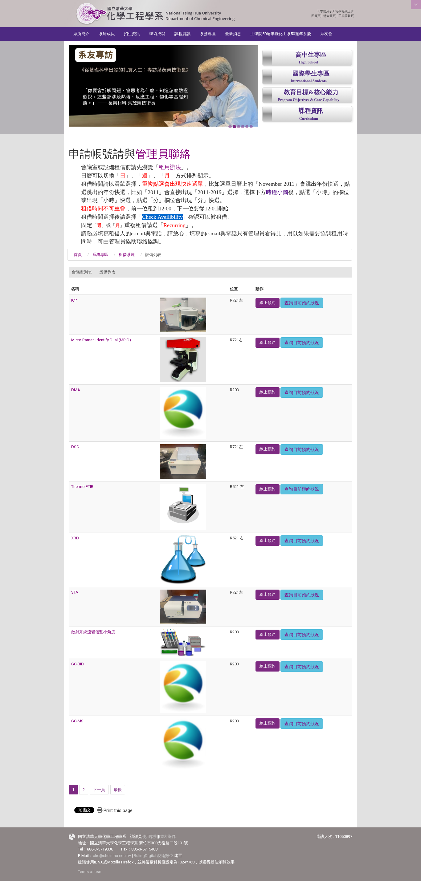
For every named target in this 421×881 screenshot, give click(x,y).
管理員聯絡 (163, 154)
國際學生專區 (310, 73)
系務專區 (208, 33)
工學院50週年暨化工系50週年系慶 (280, 33)
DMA (75, 390)
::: (350, 11)
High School (308, 62)
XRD (75, 538)
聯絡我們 (167, 836)
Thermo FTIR (82, 486)
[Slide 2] (234, 126)
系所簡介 (81, 33)
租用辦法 (170, 167)
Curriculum (308, 119)
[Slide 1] (229, 126)
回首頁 (316, 16)
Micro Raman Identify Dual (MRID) (101, 340)
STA (74, 592)
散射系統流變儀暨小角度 (93, 632)
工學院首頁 (346, 16)
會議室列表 (82, 272)
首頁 (78, 254)
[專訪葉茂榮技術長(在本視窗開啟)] (163, 86)
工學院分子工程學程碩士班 (335, 11)
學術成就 (157, 33)
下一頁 (99, 789)
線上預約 (268, 302)
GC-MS (77, 721)
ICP (74, 300)
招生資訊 (132, 33)
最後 (118, 789)
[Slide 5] (246, 126)
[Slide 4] (242, 126)
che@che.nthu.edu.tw (112, 855)
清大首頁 (329, 16)
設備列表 (108, 272)
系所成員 (107, 33)
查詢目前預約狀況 (301, 302)
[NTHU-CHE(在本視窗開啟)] (155, 14)
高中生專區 (311, 54)
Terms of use (89, 871)
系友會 (326, 33)
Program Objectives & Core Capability (308, 100)
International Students (309, 81)
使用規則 (150, 836)
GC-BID (77, 664)
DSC (75, 447)
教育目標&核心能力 (311, 92)
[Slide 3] (238, 126)
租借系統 (127, 254)
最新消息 (233, 33)
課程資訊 (182, 33)
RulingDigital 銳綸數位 (153, 855)
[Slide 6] (251, 126)
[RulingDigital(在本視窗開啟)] (72, 837)
